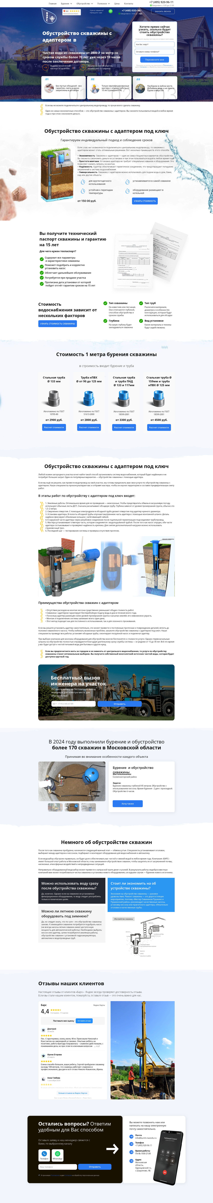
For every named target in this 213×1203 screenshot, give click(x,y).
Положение (167, 65)
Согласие (143, 67)
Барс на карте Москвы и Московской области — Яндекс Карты (72, 1098)
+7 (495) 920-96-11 (161, 2)
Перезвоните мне (154, 59)
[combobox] (54, 704)
